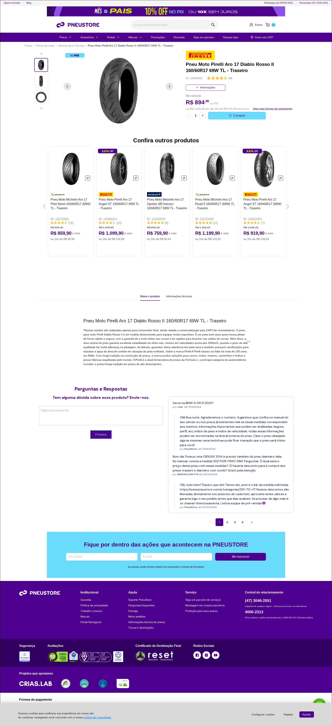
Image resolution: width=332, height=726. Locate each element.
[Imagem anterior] (67, 86)
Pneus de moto (45, 45)
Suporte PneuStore (140, 599)
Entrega (133, 610)
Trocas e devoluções (141, 627)
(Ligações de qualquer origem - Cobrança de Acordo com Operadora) (275, 606)
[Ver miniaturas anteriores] (41, 54)
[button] (255, 25)
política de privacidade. (98, 717)
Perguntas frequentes (141, 605)
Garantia (86, 599)
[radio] (209, 78)
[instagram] (206, 655)
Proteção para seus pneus (201, 610)
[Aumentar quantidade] (203, 116)
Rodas (111, 37)
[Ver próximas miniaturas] (41, 108)
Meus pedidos (136, 616)
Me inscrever (240, 556)
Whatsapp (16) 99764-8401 (278, 3)
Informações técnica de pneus (146, 622)
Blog (29, 3)
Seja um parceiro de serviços (203, 599)
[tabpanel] (166, 341)
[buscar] (213, 25)
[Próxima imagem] (169, 86)
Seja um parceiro (203, 37)
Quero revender (12, 3)
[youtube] (215, 655)
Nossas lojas (230, 37)
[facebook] (197, 655)
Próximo (101, 434)
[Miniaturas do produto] (41, 81)
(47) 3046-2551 (258, 600)
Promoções (158, 37)
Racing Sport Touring (71, 45)
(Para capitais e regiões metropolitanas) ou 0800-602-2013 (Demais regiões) (279, 617)
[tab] (179, 296)
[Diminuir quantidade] (189, 116)
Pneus (63, 37)
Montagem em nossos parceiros (205, 605)
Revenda (179, 37)
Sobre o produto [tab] (150, 296)
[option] (118, 91)
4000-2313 (254, 612)
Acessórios (87, 37)
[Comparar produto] (87, 178)
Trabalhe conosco (91, 610)
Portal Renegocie (91, 622)
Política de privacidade (94, 605)
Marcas (133, 37)
